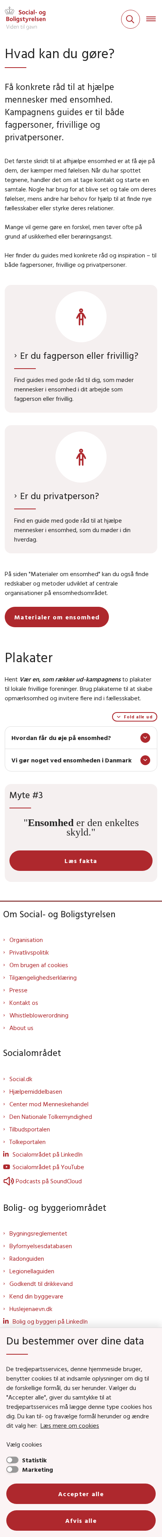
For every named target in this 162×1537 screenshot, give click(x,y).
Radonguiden (26, 1258)
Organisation (26, 940)
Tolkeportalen (27, 1142)
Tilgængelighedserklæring (43, 977)
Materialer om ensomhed (56, 617)
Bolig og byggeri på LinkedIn (50, 1321)
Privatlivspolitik (29, 952)
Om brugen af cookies (38, 965)
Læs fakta (81, 861)
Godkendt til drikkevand (41, 1283)
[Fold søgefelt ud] (130, 19)
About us (21, 1028)
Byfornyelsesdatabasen (40, 1246)
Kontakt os (23, 1002)
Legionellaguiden (31, 1271)
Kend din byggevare (36, 1296)
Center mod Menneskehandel (48, 1104)
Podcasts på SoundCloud (49, 1181)
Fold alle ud (138, 717)
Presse (18, 990)
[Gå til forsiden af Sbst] (23, 19)
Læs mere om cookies (69, 1425)
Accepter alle (81, 1494)
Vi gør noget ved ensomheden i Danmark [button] (71, 760)
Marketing (37, 1469)
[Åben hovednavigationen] (154, 19)
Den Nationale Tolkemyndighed (50, 1116)
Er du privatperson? (59, 495)
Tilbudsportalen (29, 1129)
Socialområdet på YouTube (48, 1167)
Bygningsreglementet (38, 1233)
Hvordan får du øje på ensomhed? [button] (61, 738)
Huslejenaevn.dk (30, 1309)
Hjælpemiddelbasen (35, 1091)
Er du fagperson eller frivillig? (79, 355)
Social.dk (20, 1079)
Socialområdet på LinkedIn (48, 1154)
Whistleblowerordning (38, 1015)
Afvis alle (81, 1520)
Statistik (34, 1460)
